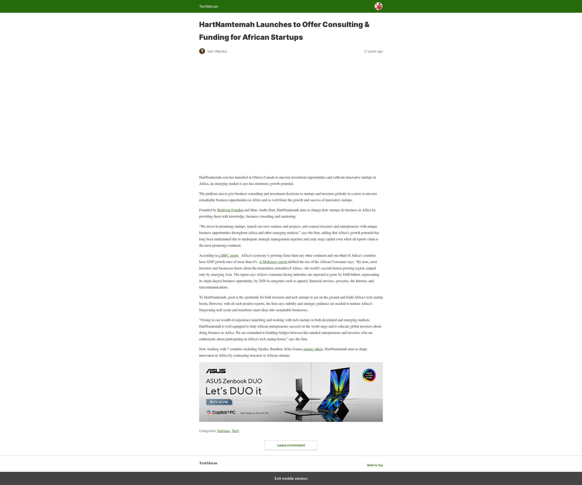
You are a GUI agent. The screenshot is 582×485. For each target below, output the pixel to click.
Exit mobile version (291, 478)
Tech (235, 431)
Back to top (375, 465)
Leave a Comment (291, 445)
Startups (223, 431)
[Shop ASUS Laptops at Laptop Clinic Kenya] (291, 420)
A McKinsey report (273, 261)
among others (313, 348)
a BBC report (228, 255)
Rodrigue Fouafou (230, 209)
